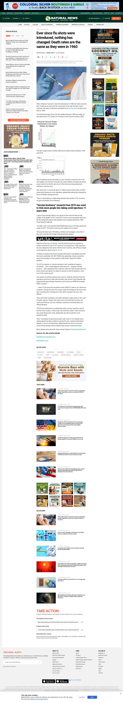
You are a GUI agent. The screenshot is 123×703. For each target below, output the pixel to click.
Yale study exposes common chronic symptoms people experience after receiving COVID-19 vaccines (71, 392)
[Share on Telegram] (51, 57)
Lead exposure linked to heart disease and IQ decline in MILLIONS (71, 548)
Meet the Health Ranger (58, 655)
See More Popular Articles (18, 120)
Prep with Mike (18, 13)
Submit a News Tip (57, 668)
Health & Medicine (47, 24)
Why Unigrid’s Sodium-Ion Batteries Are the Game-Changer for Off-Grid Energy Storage (18, 88)
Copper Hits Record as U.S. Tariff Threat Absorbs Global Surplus (15, 95)
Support (54, 659)
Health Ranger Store (81, 657)
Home (3, 13)
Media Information (57, 664)
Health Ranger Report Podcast (84, 659)
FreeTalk (100, 666)
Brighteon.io (101, 653)
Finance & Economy (62, 24)
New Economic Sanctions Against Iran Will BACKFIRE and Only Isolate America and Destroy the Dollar (26, 199)
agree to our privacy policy (39, 699)
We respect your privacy (9, 666)
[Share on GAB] (55, 57)
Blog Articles (79, 666)
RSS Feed (78, 668)
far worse (58, 250)
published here (86, 689)
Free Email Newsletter (58, 657)
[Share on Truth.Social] (59, 57)
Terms (47, 686)
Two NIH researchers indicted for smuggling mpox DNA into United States (16, 102)
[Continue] (40, 662)
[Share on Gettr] (63, 57)
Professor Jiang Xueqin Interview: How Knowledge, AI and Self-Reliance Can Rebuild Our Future (10, 199)
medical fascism (48, 63)
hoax (81, 61)
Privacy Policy (56, 671)
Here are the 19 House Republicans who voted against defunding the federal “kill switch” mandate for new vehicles (71, 470)
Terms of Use (56, 673)
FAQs (112, 13)
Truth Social (101, 662)
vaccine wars (72, 63)
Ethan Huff (50, 53)
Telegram (100, 657)
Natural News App (80, 662)
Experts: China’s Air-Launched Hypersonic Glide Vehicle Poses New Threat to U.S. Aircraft (17, 110)
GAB (99, 671)
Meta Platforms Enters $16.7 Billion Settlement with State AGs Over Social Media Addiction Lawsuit (18, 74)
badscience (58, 61)
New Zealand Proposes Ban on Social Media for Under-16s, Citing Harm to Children (17, 42)
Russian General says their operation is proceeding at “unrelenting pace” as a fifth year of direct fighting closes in (17, 58)
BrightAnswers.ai (85, 13)
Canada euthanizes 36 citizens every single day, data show (71, 580)
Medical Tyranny (58, 63)
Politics (26, 24)
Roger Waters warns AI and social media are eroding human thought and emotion (18, 66)
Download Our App (97, 13)
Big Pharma (66, 61)
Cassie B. (67, 388)
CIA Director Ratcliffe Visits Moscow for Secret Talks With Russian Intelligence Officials (17, 50)
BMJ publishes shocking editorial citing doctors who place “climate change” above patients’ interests (71, 596)
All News (78, 655)
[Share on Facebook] (43, 57)
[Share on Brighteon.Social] (39, 57)
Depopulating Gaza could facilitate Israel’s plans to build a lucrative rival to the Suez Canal (72, 453)
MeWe (100, 668)
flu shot (77, 61)
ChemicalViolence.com (78, 329)
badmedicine (51, 61)
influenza (39, 63)
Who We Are (55, 653)
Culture (35, 24)
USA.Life (100, 673)
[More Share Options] (67, 57)
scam (65, 63)
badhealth (43, 61)
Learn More (82, 697)
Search (119, 13)
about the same (72, 108)
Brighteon (10, 13)
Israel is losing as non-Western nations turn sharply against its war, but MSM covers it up (70, 438)
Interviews (27, 13)
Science (90, 24)
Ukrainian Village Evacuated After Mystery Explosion (16, 81)
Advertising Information (58, 666)
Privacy (43, 686)
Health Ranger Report (11, 152)
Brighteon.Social (102, 655)
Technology (100, 24)
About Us (106, 13)
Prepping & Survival (78, 24)
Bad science (44, 29)
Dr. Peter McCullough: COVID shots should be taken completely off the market (71, 533)
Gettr (99, 664)
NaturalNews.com (42, 341)
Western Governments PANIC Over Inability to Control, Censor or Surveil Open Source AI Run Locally (25, 171)
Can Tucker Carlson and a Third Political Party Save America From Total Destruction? (10, 186)
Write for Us (55, 662)
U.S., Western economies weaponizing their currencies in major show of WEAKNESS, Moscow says (72, 408)
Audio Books (35, 13)
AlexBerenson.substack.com (46, 337)
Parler (99, 659)
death (72, 61)
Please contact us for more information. (47, 638)
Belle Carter (67, 420)
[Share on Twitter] (47, 57)
